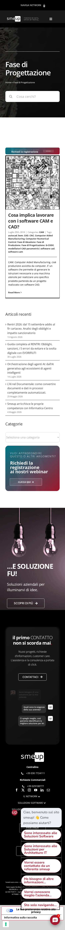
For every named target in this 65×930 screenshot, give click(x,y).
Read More (14, 292)
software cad (47, 248)
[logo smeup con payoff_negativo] (23, 17)
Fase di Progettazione (33, 245)
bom (20, 235)
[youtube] (35, 789)
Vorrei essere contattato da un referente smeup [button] (37, 865)
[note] (41, 817)
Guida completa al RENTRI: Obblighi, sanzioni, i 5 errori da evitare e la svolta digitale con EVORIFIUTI (31, 348)
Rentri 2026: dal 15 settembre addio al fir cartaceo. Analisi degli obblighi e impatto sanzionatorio (31, 329)
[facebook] (16, 789)
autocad (12, 235)
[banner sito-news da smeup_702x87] (32, 149)
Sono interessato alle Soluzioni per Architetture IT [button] (40, 849)
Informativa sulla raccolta (20, 917)
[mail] (48, 789)
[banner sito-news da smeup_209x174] (32, 447)
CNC (32, 235)
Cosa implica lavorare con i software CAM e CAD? (31, 221)
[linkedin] (42, 789)
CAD (26, 235)
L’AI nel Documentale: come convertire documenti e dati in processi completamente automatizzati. (31, 388)
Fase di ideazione (26, 242)
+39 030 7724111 (35, 773)
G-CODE (50, 245)
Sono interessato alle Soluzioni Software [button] (40, 835)
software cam (15, 251)
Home (8, 82)
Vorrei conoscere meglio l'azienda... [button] (38, 894)
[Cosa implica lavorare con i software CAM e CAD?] (32, 182)
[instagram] (29, 789)
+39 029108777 (35, 786)
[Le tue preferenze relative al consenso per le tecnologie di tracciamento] (6, 924)
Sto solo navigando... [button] (40, 905)
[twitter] (23, 789)
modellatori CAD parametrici (24, 248)
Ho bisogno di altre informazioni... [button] (39, 880)
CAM (41, 232)
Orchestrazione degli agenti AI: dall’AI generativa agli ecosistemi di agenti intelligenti (30, 368)
